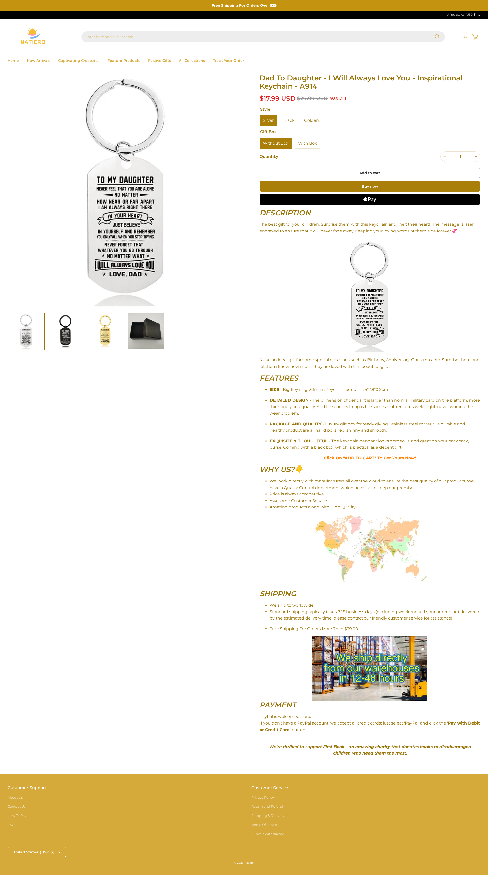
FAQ (11, 825)
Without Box (275, 143)
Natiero (249, 862)
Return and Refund (267, 806)
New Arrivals (38, 60)
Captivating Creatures (78, 60)
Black (289, 120)
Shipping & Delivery (267, 815)
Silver (268, 120)
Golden (311, 120)
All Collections (192, 60)
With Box (307, 143)
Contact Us (16, 806)
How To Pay (17, 815)
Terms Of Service (265, 825)
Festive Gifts (159, 60)
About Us (15, 797)
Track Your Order (228, 60)
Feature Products (124, 60)
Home (13, 60)
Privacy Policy (262, 797)
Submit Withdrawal (267, 834)
